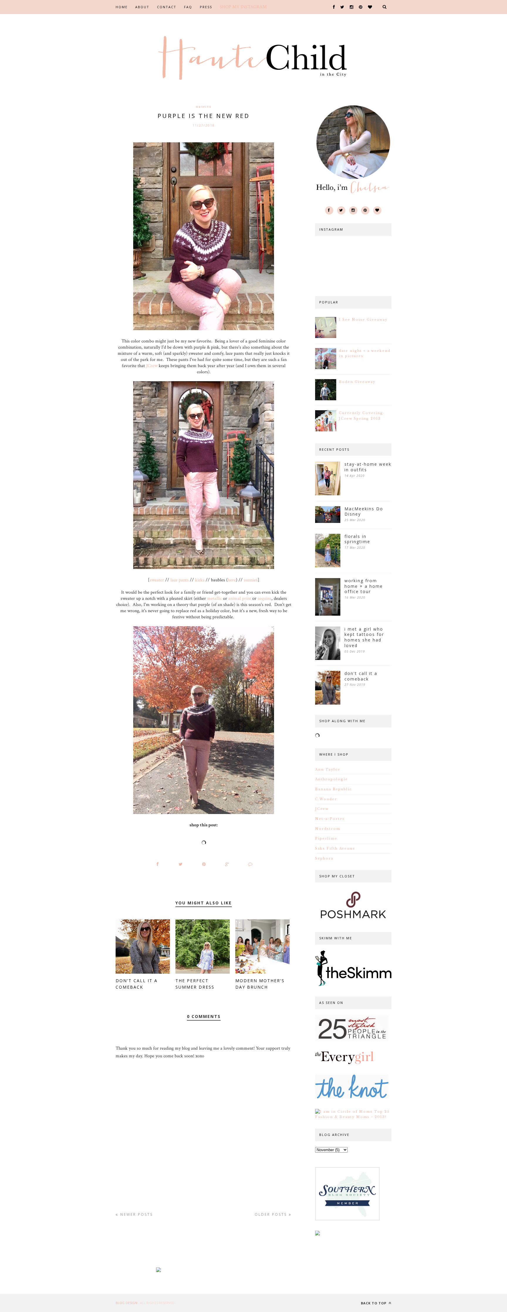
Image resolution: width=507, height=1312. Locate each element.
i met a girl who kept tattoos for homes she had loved (364, 637)
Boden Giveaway (357, 382)
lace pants (179, 580)
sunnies (251, 580)
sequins (264, 598)
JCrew (152, 366)
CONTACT (166, 7)
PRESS (206, 7)
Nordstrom (327, 829)
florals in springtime (357, 539)
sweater (157, 580)
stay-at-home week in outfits (367, 467)
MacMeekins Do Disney (363, 511)
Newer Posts (136, 1214)
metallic (214, 598)
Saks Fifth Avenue (335, 848)
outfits (203, 106)
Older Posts (272, 1214)
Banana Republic (333, 789)
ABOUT (142, 7)
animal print (239, 598)
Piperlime (326, 838)
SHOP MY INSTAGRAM (243, 7)
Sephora (324, 858)
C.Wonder (326, 799)
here (232, 580)
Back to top (374, 1303)
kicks (200, 580)
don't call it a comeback (360, 676)
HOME (122, 7)
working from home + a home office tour (363, 586)
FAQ (188, 7)
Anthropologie (331, 779)
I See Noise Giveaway (363, 320)
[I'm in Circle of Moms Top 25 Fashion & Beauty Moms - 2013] (353, 1117)
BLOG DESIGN (127, 1303)
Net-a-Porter (330, 819)
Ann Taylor (327, 769)
